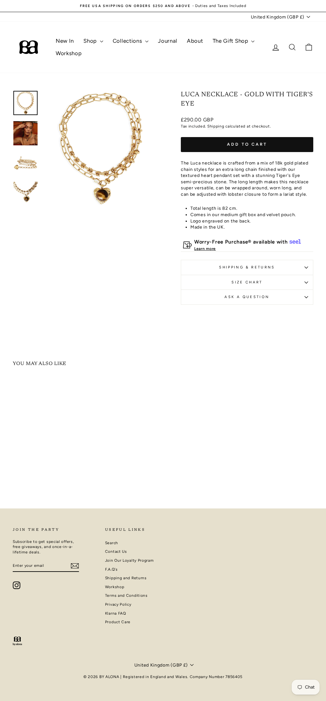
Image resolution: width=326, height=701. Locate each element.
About (195, 41)
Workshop (69, 53)
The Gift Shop (231, 41)
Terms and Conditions (126, 595)
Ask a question (246, 297)
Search (111, 543)
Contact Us (116, 551)
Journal (167, 41)
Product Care (118, 622)
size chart (247, 282)
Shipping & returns (247, 267)
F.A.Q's (111, 569)
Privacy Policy (118, 604)
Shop (90, 41)
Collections (128, 41)
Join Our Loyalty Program (129, 560)
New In (65, 41)
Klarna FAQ (115, 613)
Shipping (215, 126)
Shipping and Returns (126, 578)
